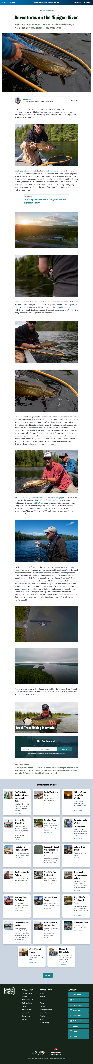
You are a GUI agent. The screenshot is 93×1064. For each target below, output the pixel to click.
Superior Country (27, 1013)
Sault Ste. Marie (27, 1003)
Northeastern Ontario (28, 1000)
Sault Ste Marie (77, 1015)
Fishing (42, 1003)
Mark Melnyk (27, 99)
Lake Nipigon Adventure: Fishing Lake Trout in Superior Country (45, 201)
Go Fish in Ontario (48, 11)
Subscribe (87, 2)
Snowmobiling (44, 1023)
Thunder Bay (26, 1016)
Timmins (24, 1019)
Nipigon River (24, 171)
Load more (47, 975)
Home (13, 2)
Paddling (42, 1016)
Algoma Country (27, 993)
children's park (39, 503)
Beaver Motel (39, 497)
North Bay (25, 997)
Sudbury (24, 1006)
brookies (61, 307)
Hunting (42, 1006)
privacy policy (62, 753)
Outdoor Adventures (46, 1013)
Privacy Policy (61, 1058)
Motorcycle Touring (46, 1010)
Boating (42, 997)
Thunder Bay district (51, 171)
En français (77, 2)
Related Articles (28, 196)
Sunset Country (27, 1010)
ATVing (42, 993)
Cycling (42, 1000)
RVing (42, 1019)
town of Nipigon (57, 497)
